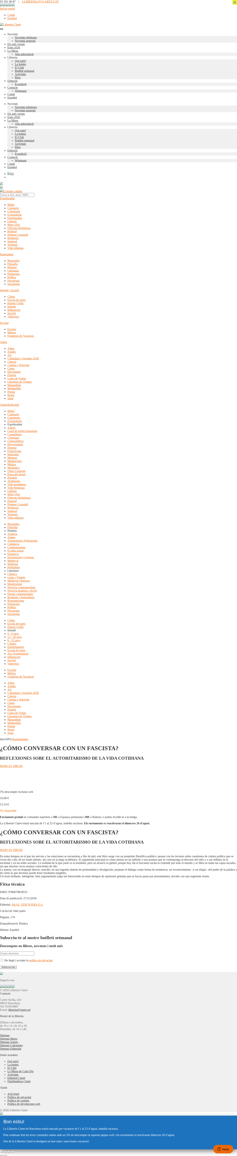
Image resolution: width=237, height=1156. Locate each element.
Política (11, 277)
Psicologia (13, 280)
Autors (4, 404)
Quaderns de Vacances (20, 335)
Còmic (11, 296)
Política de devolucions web (23, 1103)
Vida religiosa (15, 248)
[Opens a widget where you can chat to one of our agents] (223, 1149)
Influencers (13, 310)
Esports (11, 375)
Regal (10, 395)
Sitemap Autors (9, 1042)
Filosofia (12, 264)
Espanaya (13, 554)
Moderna (12, 564)
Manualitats (14, 385)
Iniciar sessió (7, 8)
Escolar (4, 322)
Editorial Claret (16, 1078)
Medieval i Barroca (18, 580)
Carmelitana (14, 434)
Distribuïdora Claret (19, 1081)
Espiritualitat (7, 198)
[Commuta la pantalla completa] (5, 1151)
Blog (18, 77)
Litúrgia (12, 221)
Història (12, 267)
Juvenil (11, 313)
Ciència (11, 361)
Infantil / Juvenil (9, 290)
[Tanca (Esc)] (12, 1151)
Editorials (13, 404)
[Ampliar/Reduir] (1, 1151)
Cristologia (13, 211)
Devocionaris (15, 444)
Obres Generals (16, 471)
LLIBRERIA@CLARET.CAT (40, 1)
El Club (19, 67)
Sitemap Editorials (10, 1048)
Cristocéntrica (15, 441)
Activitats (20, 74)
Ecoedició (20, 84)
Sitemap (4, 1035)
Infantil (11, 306)
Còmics (11, 643)
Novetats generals (25, 40)
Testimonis (13, 481)
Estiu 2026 (13, 47)
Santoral (12, 241)
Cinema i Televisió (18, 365)
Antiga (11, 537)
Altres (3, 342)
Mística (11, 464)
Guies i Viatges (16, 577)
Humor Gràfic (15, 303)
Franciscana (14, 451)
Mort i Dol (13, 224)
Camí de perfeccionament (22, 431)
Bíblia (10, 204)
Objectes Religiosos (19, 228)
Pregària (12, 477)
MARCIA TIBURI (11, 766)
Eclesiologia (14, 214)
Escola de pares (16, 300)
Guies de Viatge (16, 378)
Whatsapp (20, 90)
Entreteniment (15, 647)
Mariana (12, 457)
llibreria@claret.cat (19, 1009)
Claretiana (13, 437)
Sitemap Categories (11, 1045)
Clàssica (12, 574)
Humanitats (6, 254)
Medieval (12, 560)
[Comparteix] (8, 1151)
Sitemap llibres (8, 1038)
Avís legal (13, 1093)
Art (9, 355)
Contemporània (16, 547)
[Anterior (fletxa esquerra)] (1, 1155)
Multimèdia (14, 388)
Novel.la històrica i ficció (22, 590)
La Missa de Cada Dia (20, 1071)
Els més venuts (16, 44)
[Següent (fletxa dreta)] (5, 1155)
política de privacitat (41, 960)
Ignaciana (13, 454)
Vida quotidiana (16, 484)
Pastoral (12, 231)
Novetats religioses (26, 37)
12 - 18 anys (14, 637)
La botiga (20, 64)
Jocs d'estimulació (17, 653)
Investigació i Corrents (20, 557)
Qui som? (20, 60)
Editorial (12, 80)
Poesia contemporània (20, 594)
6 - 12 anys (13, 640)
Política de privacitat (19, 1097)
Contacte (12, 87)
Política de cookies (18, 1100)
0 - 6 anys (13, 633)
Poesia (11, 391)
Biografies (13, 260)
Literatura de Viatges (19, 381)
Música (11, 332)
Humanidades (20, 739)
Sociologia (13, 284)
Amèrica (12, 534)
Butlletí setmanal (24, 70)
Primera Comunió (17, 234)
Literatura (13, 270)
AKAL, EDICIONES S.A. (27, 904)
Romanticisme (15, 600)
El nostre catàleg (12, 191)
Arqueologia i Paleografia (22, 540)
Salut (10, 398)
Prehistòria (13, 567)
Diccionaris (14, 371)
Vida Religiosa (16, 487)
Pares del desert (16, 474)
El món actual (15, 550)
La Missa (12, 50)
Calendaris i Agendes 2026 (23, 358)
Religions (13, 238)
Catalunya (13, 544)
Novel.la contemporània (21, 587)
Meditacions (14, 461)
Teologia (12, 244)
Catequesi (13, 208)
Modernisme (14, 584)
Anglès (11, 351)
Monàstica (13, 467)
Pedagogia (13, 274)
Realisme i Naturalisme (20, 597)
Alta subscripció (24, 54)
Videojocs (13, 316)
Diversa (11, 447)
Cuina (10, 368)
